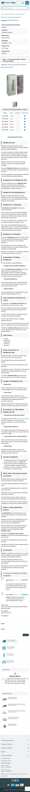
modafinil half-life (16, 501)
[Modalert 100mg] (4, 699)
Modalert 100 (15, 460)
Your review (4, 615)
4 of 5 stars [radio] (8, 613)
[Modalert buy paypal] (4, 719)
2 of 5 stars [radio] (4, 613)
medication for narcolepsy (21, 553)
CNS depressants (22, 418)
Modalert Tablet (20, 237)
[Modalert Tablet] (4, 726)
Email (3, 629)
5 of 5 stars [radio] (10, 613)
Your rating (4, 611)
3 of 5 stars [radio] (6, 613)
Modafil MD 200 (10, 404)
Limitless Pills (10, 64)
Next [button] (27, 679)
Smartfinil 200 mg (6, 155)
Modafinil (7, 14)
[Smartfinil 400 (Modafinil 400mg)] (4, 712)
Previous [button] (2, 679)
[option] (15, 679)
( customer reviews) (13, 20)
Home (2, 14)
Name (3, 623)
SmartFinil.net (15, 789)
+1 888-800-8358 (6, 758)
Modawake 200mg (21, 404)
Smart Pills (23, 64)
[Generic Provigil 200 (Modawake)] (4, 706)
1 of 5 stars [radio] (2, 613)
